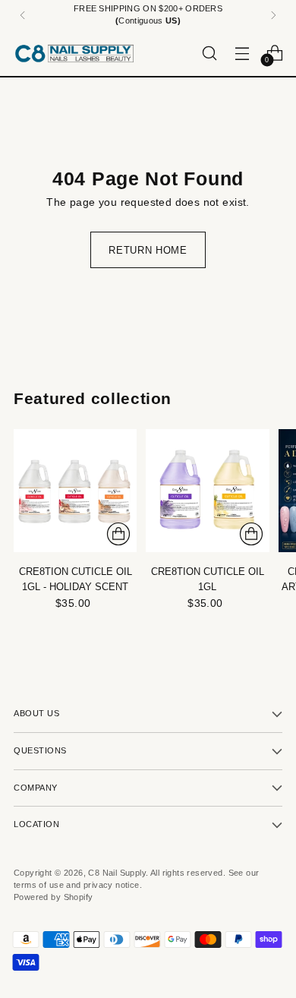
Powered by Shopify (53, 897)
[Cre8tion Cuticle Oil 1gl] (207, 490)
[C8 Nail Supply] (74, 53)
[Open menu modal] (241, 52)
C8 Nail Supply (117, 872)
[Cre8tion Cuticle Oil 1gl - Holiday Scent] (75, 490)
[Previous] (22, 15)
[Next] (273, 15)
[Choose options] (118, 534)
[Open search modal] (209, 52)
